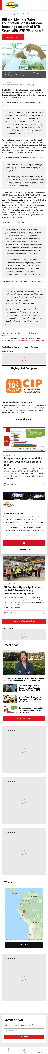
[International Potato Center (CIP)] (24, 395)
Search (24, 1052)
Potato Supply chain (21, 347)
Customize (23, 549)
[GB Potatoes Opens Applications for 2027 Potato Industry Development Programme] (24, 585)
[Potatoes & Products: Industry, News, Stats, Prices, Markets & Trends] (11, 5)
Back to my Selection (13, 37)
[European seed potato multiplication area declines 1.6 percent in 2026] (24, 456)
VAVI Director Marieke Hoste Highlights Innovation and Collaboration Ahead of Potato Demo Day (23, 679)
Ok (24, 543)
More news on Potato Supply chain (24, 621)
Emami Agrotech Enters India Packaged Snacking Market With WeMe (30, 699)
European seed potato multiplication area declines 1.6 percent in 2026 (31, 710)
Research (34, 347)
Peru (26, 945)
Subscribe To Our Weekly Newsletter (17, 1025)
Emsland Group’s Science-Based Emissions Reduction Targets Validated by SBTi (30, 688)
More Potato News (24, 718)
